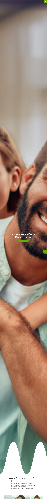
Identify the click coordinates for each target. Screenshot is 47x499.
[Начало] (4, 1)
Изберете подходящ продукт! (23, 240)
